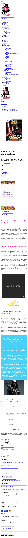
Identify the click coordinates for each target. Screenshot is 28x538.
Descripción (6, 211)
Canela (7, 57)
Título (2, 448)
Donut (7, 56)
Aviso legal (6, 473)
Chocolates (8, 81)
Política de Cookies (7, 476)
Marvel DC (8, 68)
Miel (7, 54)
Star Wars (8, 66)
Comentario (3, 453)
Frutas (7, 52)
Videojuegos (9, 64)
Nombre (2, 445)
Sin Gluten (8, 72)
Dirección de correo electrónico (8, 522)
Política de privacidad (8, 475)
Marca (2, 163)
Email (2, 494)
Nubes (7, 58)
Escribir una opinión (5, 442)
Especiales (5, 70)
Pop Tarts (5, 76)
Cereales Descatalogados (12, 74)
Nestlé (7, 28)
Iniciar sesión (4, 530)
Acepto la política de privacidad (9, 506)
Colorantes (8, 32)
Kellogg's (5, 41)
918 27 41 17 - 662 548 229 (7, 486)
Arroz (7, 60)
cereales (5, 172)
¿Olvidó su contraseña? (6, 528)
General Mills (6, 45)
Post (4, 44)
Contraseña (3, 525)
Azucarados (9, 61)
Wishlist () (3, 1)
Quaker (5, 43)
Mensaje (2, 502)
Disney (8, 65)
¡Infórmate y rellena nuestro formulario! (9, 468)
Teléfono (3, 492)
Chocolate (8, 48)
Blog (4, 85)
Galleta (8, 50)
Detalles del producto (8, 213)
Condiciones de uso (7, 477)
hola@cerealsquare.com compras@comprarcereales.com (13, 489)
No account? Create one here (7, 532)
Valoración (3, 451)
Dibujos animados (10, 69)
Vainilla (8, 49)
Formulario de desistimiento (9, 479)
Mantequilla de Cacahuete (12, 53)
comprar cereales (7, 173)
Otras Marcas (6, 82)
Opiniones (5, 214)
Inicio (4, 40)
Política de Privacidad (5, 503)
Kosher (8, 73)
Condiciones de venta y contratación (11, 480)
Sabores (5, 47)
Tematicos (5, 62)
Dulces (7, 33)
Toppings (5, 77)
